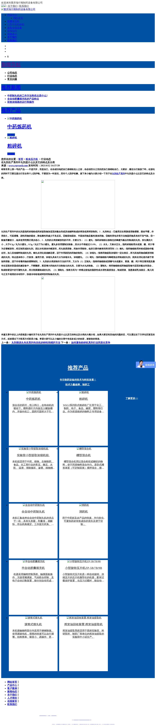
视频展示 (12, 34)
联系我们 (12, 40)
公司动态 (12, 72)
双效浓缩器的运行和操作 (20, 102)
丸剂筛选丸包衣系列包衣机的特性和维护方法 (35, 342)
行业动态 (12, 76)
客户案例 (12, 688)
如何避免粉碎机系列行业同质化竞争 (90, 342)
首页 (20, 159)
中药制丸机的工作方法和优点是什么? (27, 95)
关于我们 (12, 37)
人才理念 (12, 698)
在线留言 (12, 701)
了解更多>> (132, 398)
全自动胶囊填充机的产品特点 (23, 98)
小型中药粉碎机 (15, 24)
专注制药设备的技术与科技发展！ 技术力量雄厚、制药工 (78, 375)
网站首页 (18, 18)
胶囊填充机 (13, 21)
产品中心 (12, 15)
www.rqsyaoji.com (18, 165)
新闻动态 (12, 31)
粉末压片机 (32, 159)
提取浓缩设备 (14, 27)
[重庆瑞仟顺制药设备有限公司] (18, 9)
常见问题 (12, 79)
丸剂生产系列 (118, 173)
